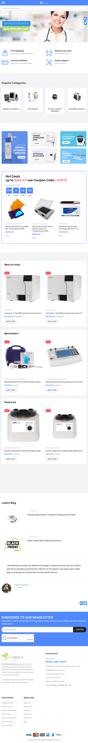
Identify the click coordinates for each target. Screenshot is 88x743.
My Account (28, 714)
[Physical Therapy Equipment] (55, 97)
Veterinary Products (77, 109)
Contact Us (28, 718)
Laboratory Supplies (13, 224)
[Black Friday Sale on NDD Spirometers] (13, 545)
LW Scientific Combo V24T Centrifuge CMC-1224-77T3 (68, 228)
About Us (27, 703)
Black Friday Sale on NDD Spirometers (44, 540)
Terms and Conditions (9, 718)
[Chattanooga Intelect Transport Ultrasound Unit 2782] (13, 519)
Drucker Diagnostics (12, 448)
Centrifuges (63, 224)
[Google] (64, 690)
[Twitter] (85, 23)
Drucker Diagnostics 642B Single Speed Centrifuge (66, 451)
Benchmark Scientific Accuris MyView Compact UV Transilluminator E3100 (42, 229)
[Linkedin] (60, 690)
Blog (25, 722)
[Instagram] (57, 690)
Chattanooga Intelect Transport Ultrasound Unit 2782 (51, 515)
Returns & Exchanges (9, 710)
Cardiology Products (11, 109)
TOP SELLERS (8, 310)
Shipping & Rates (7, 703)
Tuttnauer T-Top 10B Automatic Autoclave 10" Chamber (26, 313)
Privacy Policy (6, 714)
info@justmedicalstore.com (55, 670)
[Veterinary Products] (77, 97)
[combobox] (44, 8)
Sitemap (27, 710)
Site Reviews (28, 707)
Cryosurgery (33, 109)
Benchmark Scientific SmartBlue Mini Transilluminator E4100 (17, 228)
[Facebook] (85, 19)
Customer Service (8, 722)
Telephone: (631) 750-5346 (55, 681)
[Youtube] (50, 690)
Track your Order (7, 707)
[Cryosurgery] (33, 97)
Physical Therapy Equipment (14, 379)
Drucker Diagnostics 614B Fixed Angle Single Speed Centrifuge (29, 451)
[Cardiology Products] (11, 97)
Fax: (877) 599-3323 (53, 678)
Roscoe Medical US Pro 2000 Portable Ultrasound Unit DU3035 (29, 382)
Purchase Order (7, 725)
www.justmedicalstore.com (55, 674)
